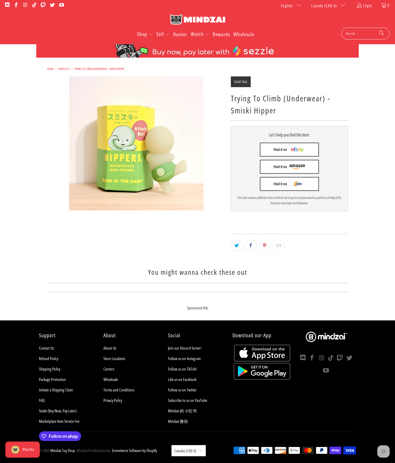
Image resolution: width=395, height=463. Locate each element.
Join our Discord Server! (184, 348)
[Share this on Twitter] (237, 245)
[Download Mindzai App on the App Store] (262, 359)
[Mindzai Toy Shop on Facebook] (16, 5)
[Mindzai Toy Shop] (197, 20)
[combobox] (365, 33)
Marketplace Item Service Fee (59, 421)
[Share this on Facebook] (251, 245)
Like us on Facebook (182, 379)
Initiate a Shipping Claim (56, 389)
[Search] (382, 33)
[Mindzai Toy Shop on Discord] (7, 5)
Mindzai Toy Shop (62, 450)
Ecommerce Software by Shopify (134, 450)
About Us (109, 348)
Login (367, 5)
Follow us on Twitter (182, 389)
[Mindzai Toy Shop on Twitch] (43, 5)
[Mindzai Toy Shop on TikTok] (34, 5)
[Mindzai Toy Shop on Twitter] (52, 5)
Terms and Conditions (118, 389)
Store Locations (114, 358)
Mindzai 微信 (178, 421)
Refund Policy (48, 358)
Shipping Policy (49, 369)
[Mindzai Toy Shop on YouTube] (61, 5)
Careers (108, 369)
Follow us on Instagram (184, 358)
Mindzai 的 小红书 (182, 410)
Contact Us (46, 348)
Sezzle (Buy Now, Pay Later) (58, 410)
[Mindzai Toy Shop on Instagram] (25, 5)
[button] (145, 35)
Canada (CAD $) (324, 5)
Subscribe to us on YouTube (187, 400)
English (287, 5)
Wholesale (110, 379)
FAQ (42, 400)
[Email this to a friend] (279, 245)
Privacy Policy (112, 400)
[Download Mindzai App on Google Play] (262, 378)
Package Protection (52, 379)
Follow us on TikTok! (182, 369)
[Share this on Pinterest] (265, 245)
